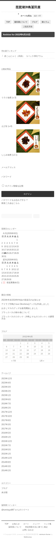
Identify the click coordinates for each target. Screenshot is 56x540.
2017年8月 (6, 420)
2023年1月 (6, 395)
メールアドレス (8, 167)
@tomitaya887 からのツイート (15, 510)
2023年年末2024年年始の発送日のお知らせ (20, 300)
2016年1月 (6, 437)
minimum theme (44, 534)
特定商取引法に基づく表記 (36, 527)
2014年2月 (6, 470)
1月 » (42, 361)
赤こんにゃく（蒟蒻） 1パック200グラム (23, 56)
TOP (8, 22)
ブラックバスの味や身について (15, 312)
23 (28, 354)
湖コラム (45, 22)
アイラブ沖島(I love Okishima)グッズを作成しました (25, 304)
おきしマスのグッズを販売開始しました (19, 308)
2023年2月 (6, 391)
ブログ (34, 22)
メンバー (36, 524)
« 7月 (13, 361)
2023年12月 (6, 378)
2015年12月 (6, 441)
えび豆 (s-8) (6, 126)
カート (26, 524)
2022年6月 (6, 399)
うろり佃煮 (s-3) (8, 97)
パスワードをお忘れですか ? (14, 200)
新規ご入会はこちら (10, 203)
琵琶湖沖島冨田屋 (28, 7)
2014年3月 (6, 466)
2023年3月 (6, 387)
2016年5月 (6, 433)
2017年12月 (6, 412)
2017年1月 (6, 428)
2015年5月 (6, 449)
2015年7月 (6, 445)
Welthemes (28, 537)
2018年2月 (6, 408)
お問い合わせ (28, 530)
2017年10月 (6, 416)
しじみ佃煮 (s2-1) (9, 155)
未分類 (4, 492)
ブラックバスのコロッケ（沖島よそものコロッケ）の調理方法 (27, 317)
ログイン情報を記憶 (14, 186)
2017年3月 (6, 424)
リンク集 (47, 524)
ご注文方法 (27, 27)
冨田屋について (20, 22)
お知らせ (16, 524)
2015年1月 (6, 454)
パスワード (6, 177)
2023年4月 (6, 383)
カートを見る (29, 15)
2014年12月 (6, 458)
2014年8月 (6, 462)
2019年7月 (6, 403)
